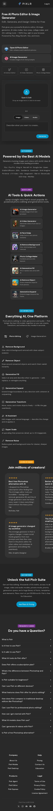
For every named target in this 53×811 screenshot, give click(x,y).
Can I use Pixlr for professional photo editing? (22, 707)
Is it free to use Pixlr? (11, 646)
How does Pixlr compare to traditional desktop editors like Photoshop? (22, 700)
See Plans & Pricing (26, 604)
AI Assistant (11, 416)
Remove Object (13, 360)
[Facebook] (34, 806)
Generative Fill (12, 374)
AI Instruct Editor (9, 73)
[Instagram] (23, 806)
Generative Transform (16, 402)
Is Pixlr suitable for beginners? (15, 680)
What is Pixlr (7, 639)
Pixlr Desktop (13, 768)
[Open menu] (4, 3)
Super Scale (11, 429)
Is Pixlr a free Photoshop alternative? (18, 733)
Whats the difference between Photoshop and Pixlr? (22, 672)
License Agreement (40, 793)
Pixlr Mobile (13, 764)
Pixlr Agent (13, 781)
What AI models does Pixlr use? (16, 720)
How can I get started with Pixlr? (16, 714)
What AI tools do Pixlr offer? (14, 658)
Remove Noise (12, 440)
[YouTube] (30, 806)
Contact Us (39, 764)
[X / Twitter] (19, 806)
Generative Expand (14, 388)
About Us (13, 760)
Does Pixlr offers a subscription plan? (18, 664)
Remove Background (15, 347)
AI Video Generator (26, 73)
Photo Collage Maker (43, 73)
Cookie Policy (39, 789)
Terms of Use (39, 781)
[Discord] (26, 806)
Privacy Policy (39, 785)
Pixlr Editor (13, 785)
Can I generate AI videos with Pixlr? (17, 726)
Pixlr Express (13, 789)
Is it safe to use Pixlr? (11, 652)
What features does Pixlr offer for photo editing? (23, 692)
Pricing (39, 760)
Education (40, 768)
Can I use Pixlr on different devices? (18, 686)
